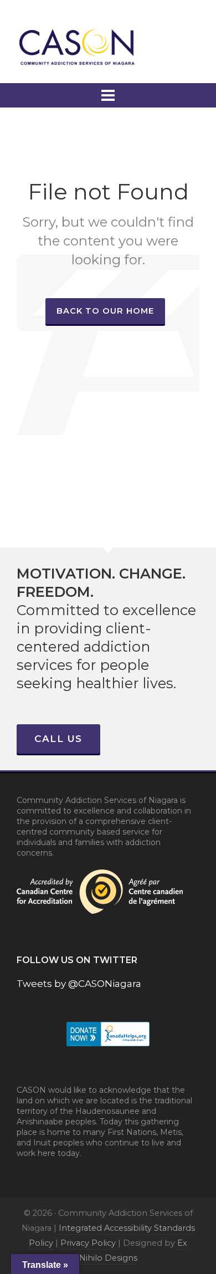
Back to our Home (105, 311)
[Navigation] (108, 95)
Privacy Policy (88, 1243)
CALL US (58, 738)
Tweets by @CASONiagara (79, 983)
